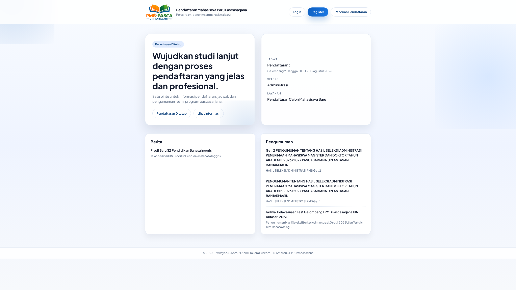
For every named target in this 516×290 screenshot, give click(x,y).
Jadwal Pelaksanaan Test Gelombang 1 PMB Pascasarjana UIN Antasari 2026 (312, 214)
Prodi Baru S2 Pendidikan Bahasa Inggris (181, 150)
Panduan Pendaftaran (351, 12)
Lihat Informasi (209, 113)
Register (318, 12)
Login (297, 12)
